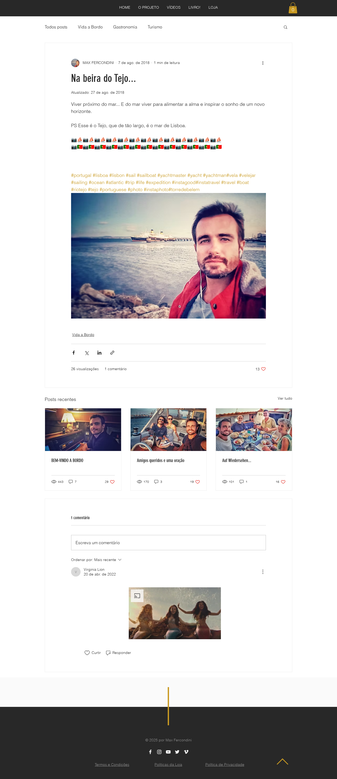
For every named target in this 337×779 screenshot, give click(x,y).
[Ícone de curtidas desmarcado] (87, 653)
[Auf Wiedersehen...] (254, 429)
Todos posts (56, 26)
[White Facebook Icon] (150, 752)
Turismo (155, 26)
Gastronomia (125, 26)
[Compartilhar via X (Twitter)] (86, 352)
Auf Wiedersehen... (236, 460)
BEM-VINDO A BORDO (67, 460)
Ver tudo (285, 398)
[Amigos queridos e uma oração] (169, 429)
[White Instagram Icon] (159, 752)
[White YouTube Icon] (168, 752)
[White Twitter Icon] (177, 752)
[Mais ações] (263, 63)
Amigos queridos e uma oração (160, 460)
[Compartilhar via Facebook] (73, 352)
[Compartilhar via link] (112, 352)
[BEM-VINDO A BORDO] (83, 429)
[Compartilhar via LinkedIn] (99, 352)
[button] (293, 7)
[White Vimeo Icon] (186, 752)
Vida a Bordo (90, 26)
